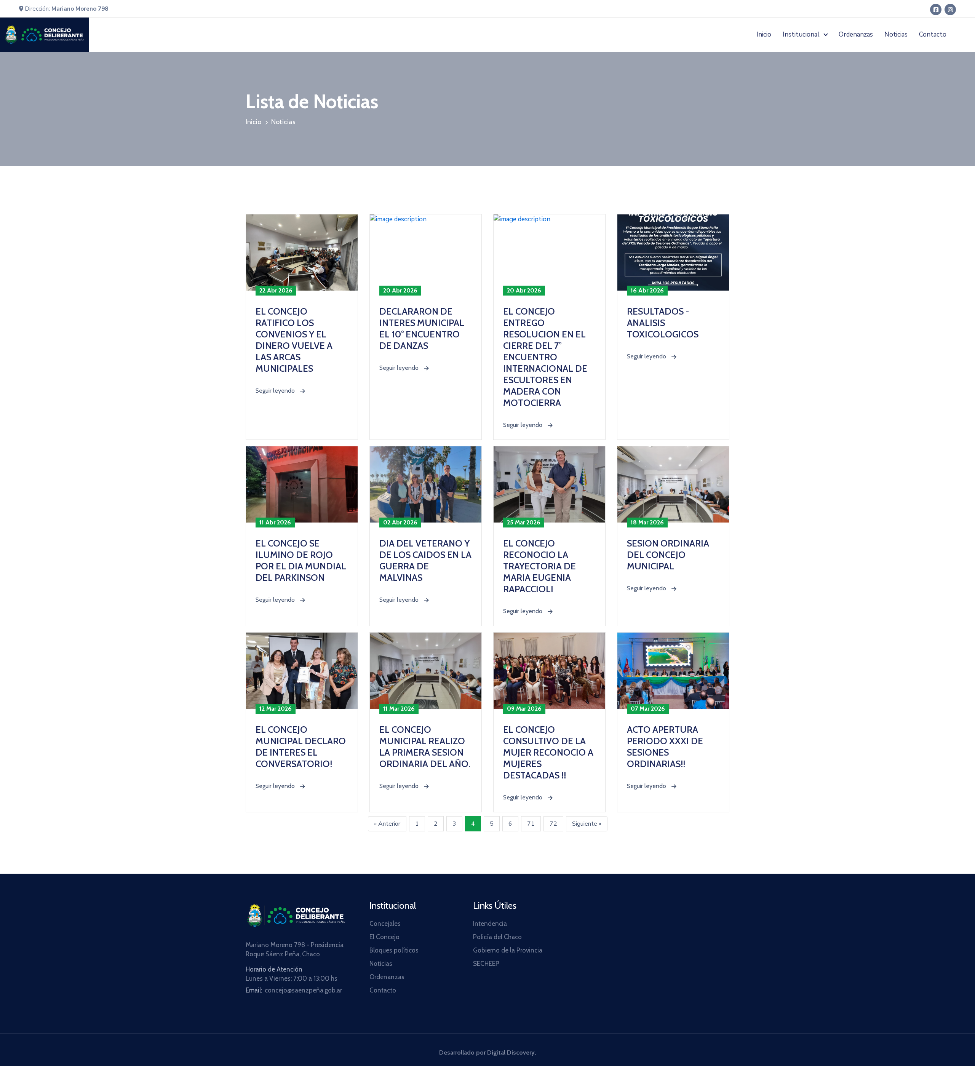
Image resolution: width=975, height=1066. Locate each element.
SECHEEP (486, 963)
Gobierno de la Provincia (507, 950)
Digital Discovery (511, 1052)
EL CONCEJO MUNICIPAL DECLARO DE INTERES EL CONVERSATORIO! (301, 746)
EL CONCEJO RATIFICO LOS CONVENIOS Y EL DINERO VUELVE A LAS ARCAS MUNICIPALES (294, 340)
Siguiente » (586, 824)
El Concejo (384, 937)
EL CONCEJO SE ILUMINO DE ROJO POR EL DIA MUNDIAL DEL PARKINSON (301, 560)
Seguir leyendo (280, 391)
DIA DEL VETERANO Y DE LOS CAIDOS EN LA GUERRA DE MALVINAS (425, 560)
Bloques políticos (394, 950)
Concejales (385, 923)
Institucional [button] (802, 34)
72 (553, 824)
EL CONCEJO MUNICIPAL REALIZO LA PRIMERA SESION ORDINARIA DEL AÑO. (424, 746)
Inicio (763, 34)
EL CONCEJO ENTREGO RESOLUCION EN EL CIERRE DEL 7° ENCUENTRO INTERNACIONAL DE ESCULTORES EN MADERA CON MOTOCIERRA (545, 357)
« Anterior (387, 824)
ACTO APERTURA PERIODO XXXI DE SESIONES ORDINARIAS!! (665, 746)
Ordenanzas (856, 34)
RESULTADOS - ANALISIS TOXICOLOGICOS (662, 323)
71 (531, 824)
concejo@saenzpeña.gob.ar (303, 990)
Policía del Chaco (497, 937)
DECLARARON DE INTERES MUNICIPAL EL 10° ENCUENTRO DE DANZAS (421, 328)
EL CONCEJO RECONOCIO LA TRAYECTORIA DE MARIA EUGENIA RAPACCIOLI (539, 566)
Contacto (932, 34)
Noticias (896, 34)
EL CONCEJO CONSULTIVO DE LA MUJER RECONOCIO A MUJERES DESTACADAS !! (548, 752)
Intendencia (490, 923)
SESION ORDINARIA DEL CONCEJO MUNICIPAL (668, 555)
